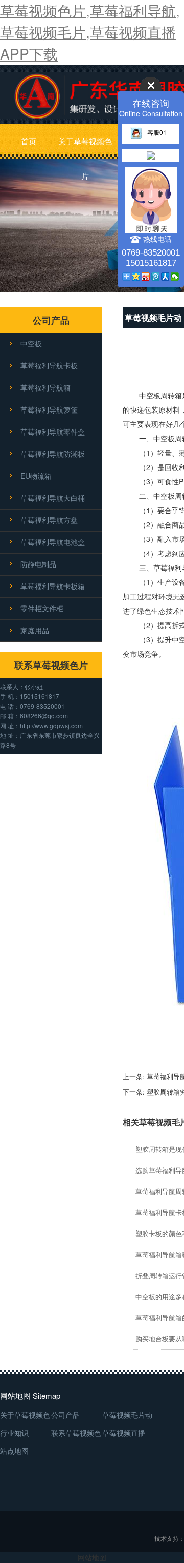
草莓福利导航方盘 (49, 520)
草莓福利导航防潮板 (52, 453)
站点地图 (14, 1450)
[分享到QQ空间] (136, 276)
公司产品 (65, 1415)
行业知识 (14, 1433)
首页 (28, 140)
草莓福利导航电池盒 (52, 542)
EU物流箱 (36, 476)
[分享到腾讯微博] (155, 276)
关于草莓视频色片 (85, 147)
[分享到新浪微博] (146, 276)
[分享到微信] (175, 276)
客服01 (157, 132)
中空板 (31, 343)
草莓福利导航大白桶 (52, 498)
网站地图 (92, 1557)
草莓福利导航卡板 (49, 365)
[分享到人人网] (165, 276)
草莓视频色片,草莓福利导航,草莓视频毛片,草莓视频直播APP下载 (90, 32)
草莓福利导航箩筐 (49, 409)
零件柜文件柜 (41, 608)
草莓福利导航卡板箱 (52, 586)
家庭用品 (34, 630)
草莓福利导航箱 (45, 387)
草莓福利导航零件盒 (52, 431)
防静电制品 (38, 564)
